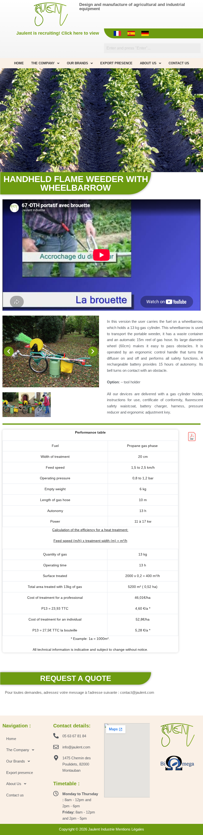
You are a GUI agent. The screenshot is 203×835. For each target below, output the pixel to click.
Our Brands (77, 63)
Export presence (116, 63)
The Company (43, 63)
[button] (9, 351)
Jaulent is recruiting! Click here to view (57, 33)
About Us (148, 63)
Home (19, 63)
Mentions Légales (130, 829)
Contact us (179, 63)
